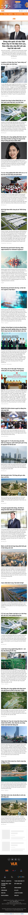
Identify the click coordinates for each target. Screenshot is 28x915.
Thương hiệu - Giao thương (6, 243)
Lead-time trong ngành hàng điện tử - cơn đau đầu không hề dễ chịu (13, 649)
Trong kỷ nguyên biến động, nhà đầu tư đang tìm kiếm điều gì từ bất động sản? (12, 508)
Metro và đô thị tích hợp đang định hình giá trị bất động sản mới (13, 547)
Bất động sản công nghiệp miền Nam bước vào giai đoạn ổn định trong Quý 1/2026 (13, 689)
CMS (12, 913)
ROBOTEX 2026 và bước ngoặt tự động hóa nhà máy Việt (13, 409)
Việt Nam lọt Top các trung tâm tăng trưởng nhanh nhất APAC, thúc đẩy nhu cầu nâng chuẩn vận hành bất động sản (14, 722)
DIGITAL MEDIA (4, 895)
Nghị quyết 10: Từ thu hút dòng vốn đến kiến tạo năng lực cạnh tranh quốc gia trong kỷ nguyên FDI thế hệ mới (14, 442)
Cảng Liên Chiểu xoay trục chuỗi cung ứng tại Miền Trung (13, 762)
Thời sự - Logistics (8, 14)
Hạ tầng (3, 887)
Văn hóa (3, 892)
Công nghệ (4, 890)
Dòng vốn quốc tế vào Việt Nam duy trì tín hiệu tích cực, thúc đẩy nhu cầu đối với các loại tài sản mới (14, 44)
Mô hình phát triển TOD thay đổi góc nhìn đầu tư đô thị (13, 476)
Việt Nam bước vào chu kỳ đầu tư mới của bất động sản (13, 796)
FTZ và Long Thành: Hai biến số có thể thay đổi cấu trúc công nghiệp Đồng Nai (13, 614)
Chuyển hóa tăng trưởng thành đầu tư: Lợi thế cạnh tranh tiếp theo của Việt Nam (13, 101)
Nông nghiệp (17, 887)
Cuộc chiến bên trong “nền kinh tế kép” (12, 583)
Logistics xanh (18, 892)
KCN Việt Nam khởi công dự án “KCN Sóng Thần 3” (13, 210)
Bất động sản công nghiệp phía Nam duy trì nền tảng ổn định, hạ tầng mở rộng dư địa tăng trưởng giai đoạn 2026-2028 (13, 138)
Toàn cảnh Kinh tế (18, 14)
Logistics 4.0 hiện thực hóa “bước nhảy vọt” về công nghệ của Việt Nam (13, 63)
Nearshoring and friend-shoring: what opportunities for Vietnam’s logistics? (12, 248)
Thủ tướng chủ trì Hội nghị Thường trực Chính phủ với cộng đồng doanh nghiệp (12, 369)
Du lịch (16, 890)
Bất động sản (14, 58)
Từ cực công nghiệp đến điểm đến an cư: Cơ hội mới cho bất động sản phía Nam (14, 173)
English (2, 282)
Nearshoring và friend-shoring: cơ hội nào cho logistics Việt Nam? (13, 288)
